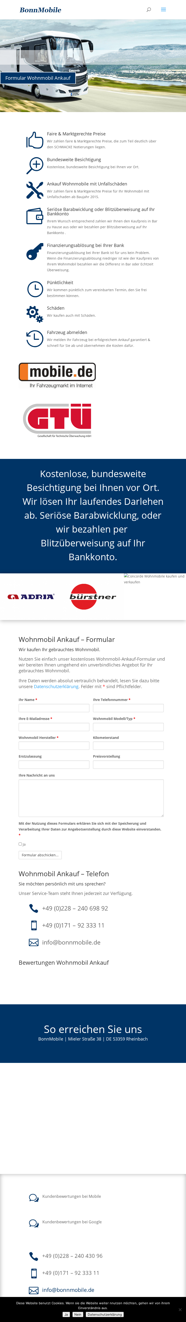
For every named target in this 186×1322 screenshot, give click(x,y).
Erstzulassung (30, 756)
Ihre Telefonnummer (112, 699)
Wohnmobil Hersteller (39, 737)
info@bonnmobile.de (71, 942)
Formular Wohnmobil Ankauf (37, 78)
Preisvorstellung (106, 756)
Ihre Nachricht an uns (37, 775)
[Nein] (180, 1309)
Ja (24, 844)
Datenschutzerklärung (56, 686)
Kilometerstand (106, 737)
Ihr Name (28, 699)
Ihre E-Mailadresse (35, 718)
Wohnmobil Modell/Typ (114, 718)
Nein (77, 1314)
